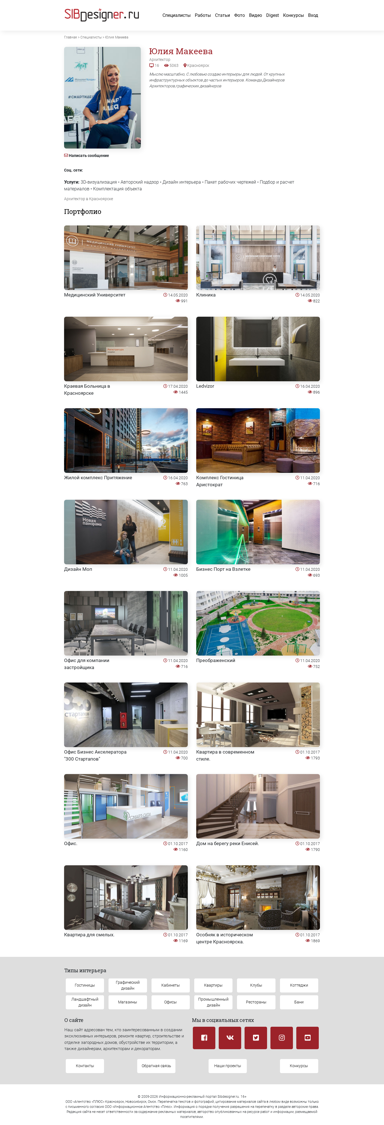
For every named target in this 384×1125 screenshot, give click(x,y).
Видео (255, 15)
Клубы (256, 985)
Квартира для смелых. (89, 934)
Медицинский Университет (94, 295)
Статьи (222, 15)
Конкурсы (293, 15)
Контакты (85, 1066)
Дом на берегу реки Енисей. (227, 843)
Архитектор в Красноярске (88, 199)
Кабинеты (170, 985)
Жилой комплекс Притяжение (98, 477)
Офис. (70, 843)
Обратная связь (156, 1066)
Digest (272, 15)
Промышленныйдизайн (213, 1002)
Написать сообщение (89, 155)
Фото (239, 15)
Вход (313, 15)
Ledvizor (205, 386)
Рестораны (256, 1002)
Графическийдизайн (128, 985)
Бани (299, 1002)
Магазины (127, 1002)
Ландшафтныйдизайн (84, 1002)
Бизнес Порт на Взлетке (223, 569)
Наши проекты (227, 1066)
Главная (70, 37)
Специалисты (176, 15)
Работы (203, 15)
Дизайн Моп (78, 569)
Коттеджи (299, 985)
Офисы (170, 1002)
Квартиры (213, 985)
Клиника (206, 295)
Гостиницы (85, 985)
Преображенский (215, 660)
